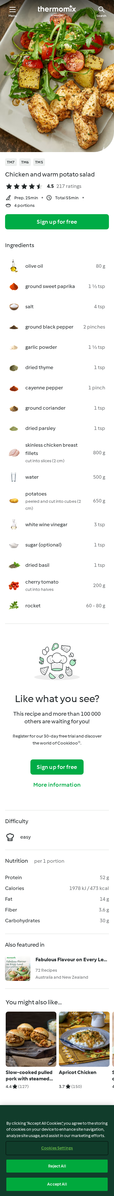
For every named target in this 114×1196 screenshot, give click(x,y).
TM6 (25, 162)
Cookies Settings (57, 1148)
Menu (13, 16)
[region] (57, 1150)
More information (57, 784)
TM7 (11, 162)
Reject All (57, 1166)
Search (101, 16)
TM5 (39, 162)
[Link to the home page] (57, 11)
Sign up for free (57, 221)
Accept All (56, 1184)
